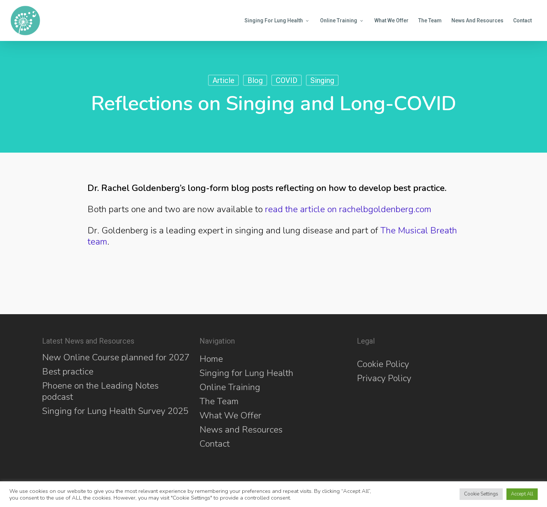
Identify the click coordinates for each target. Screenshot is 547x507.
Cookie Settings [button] (481, 494)
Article (223, 80)
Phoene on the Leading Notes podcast (100, 391)
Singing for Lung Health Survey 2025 (115, 411)
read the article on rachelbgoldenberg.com (348, 209)
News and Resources (240, 429)
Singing (322, 80)
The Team (219, 401)
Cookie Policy (383, 364)
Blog (255, 80)
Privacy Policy (384, 378)
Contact (214, 443)
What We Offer (230, 415)
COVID (286, 80)
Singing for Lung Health (246, 373)
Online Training (229, 387)
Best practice (67, 371)
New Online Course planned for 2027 (115, 357)
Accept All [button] (522, 494)
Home (211, 358)
